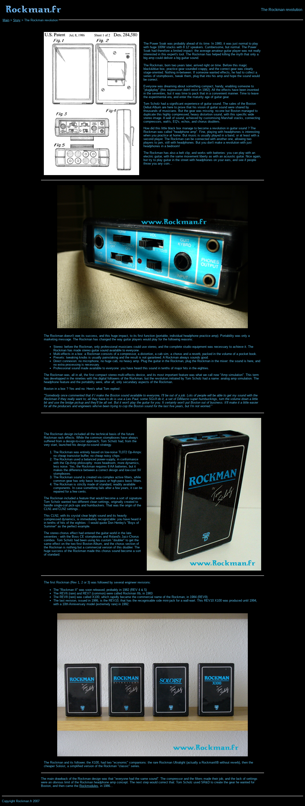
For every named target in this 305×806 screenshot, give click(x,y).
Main (6, 20)
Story (16, 20)
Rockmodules (88, 786)
